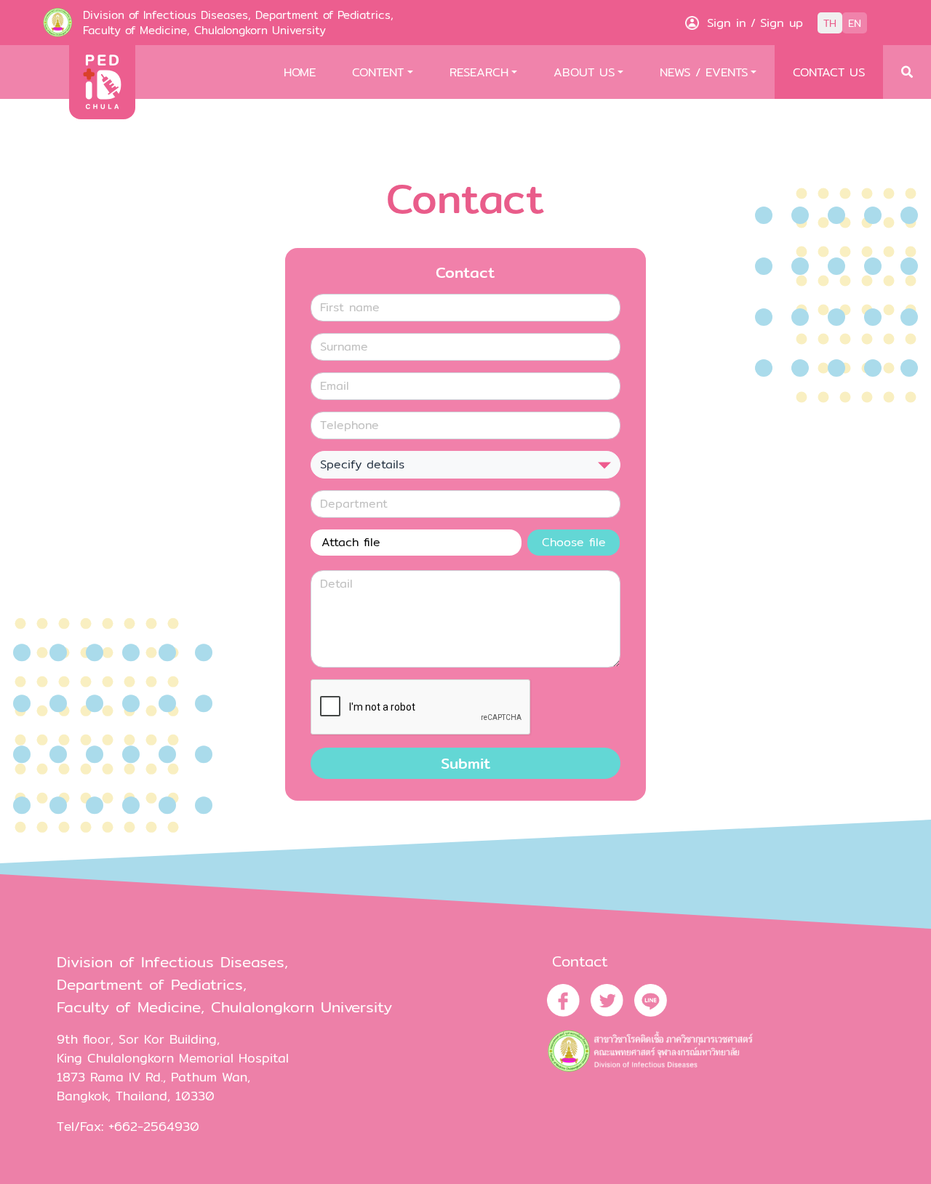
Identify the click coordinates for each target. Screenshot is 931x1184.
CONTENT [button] (378, 72)
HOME (300, 72)
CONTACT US (829, 72)
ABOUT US (584, 72)
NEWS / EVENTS (704, 72)
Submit (466, 763)
